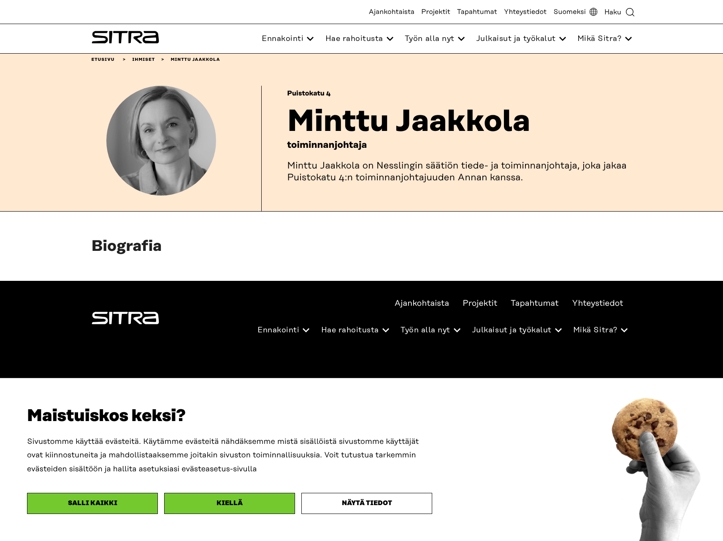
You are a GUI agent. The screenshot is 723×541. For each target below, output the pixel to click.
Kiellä (230, 503)
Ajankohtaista (391, 12)
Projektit (435, 12)
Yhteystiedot (525, 12)
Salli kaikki (92, 503)
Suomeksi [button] (569, 12)
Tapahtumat (477, 12)
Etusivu (103, 59)
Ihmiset (143, 59)
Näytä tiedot (367, 503)
